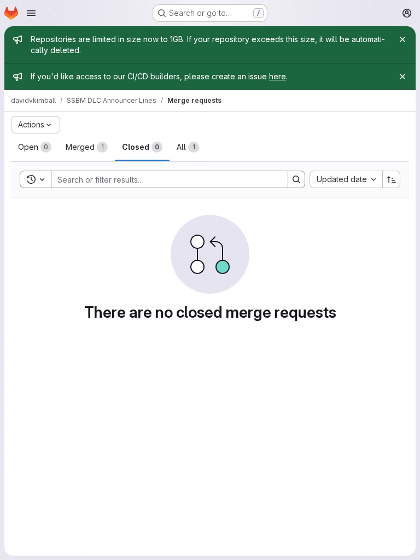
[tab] (35, 147)
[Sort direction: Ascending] (391, 179)
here (277, 76)
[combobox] (346, 179)
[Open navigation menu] (31, 13)
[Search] (296, 179)
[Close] (402, 39)
